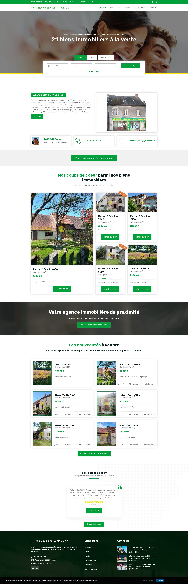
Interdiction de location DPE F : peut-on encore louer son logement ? (143, 557)
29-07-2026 (134, 552)
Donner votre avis (95, 524)
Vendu (127, 8)
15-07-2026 (134, 560)
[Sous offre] (110, 202)
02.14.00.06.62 (37, 2)
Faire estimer (105, 57)
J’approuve (160, 580)
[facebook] (152, 2)
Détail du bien (62, 288)
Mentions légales (149, 580)
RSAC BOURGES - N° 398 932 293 (56, 2)
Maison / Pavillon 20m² (65, 425)
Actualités (88, 565)
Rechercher (131, 66)
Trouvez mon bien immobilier (94, 324)
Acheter (102, 8)
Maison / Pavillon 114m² (130, 395)
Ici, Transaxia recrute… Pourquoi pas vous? (94, 158)
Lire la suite (94, 510)
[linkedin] (156, 2)
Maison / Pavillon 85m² (46, 269)
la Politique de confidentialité (84, 580)
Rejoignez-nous (139, 8)
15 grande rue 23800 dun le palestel (83, 2)
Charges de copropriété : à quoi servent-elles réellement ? (141, 548)
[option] (94, 502)
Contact (152, 8)
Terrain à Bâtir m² (140, 268)
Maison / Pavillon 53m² (130, 425)
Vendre (119, 8)
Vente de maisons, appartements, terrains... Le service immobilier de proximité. (94, 34)
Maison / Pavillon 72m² (65, 395)
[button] (57, 65)
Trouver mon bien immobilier (94, 453)
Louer (111, 8)
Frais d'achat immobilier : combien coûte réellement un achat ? (142, 565)
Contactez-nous (91, 569)
